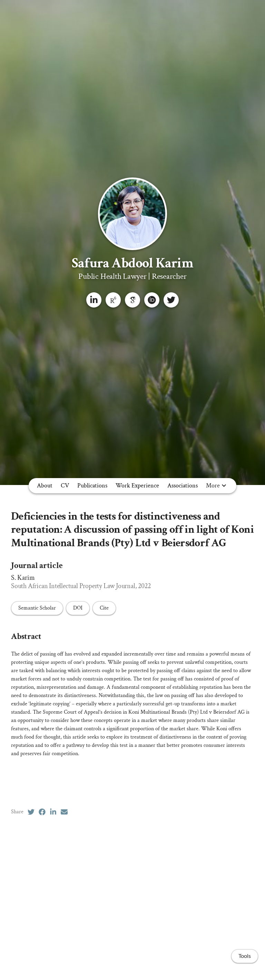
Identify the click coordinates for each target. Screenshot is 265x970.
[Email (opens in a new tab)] (64, 811)
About (44, 485)
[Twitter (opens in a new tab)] (31, 811)
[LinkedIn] (93, 300)
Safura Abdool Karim (132, 263)
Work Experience (137, 485)
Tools (244, 956)
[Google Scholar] (132, 300)
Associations (182, 485)
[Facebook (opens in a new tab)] (42, 811)
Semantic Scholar (37, 608)
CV (65, 485)
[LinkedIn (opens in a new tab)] (53, 811)
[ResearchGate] (113, 300)
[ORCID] (151, 300)
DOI (77, 608)
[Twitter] (171, 300)
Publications (92, 485)
